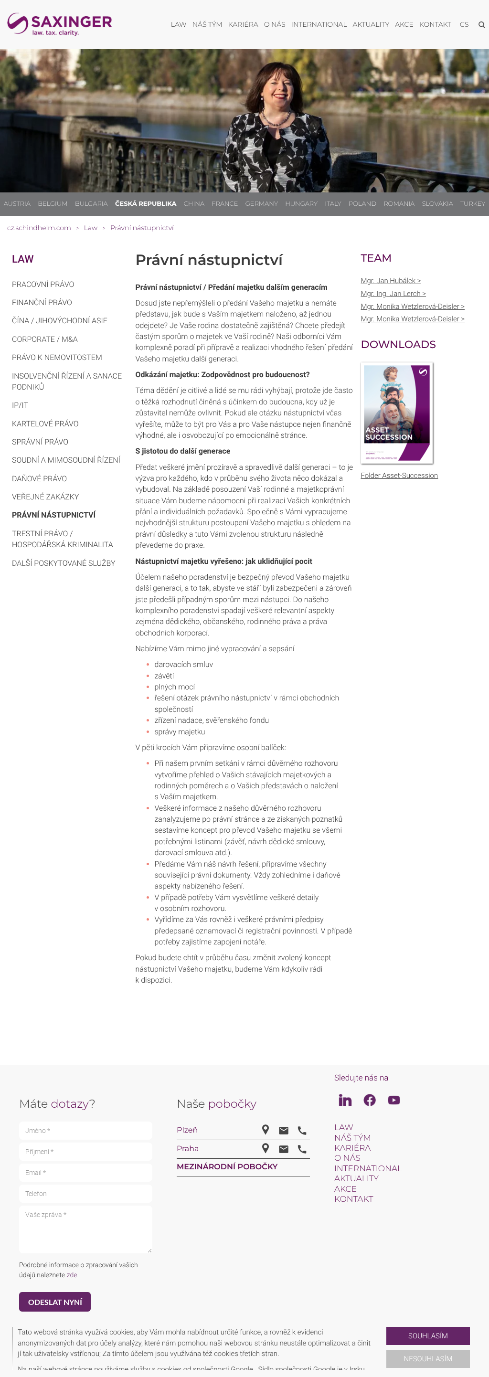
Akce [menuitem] (404, 24)
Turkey (472, 204)
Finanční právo (42, 302)
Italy (333, 204)
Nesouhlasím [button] (428, 1359)
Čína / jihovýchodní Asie (59, 320)
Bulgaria (91, 204)
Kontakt (353, 1199)
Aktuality (356, 1179)
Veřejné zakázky (45, 496)
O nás (347, 1158)
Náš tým (352, 1138)
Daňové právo (39, 478)
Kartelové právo (45, 423)
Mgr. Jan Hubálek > (391, 280)
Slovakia (437, 204)
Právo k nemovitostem (57, 357)
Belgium (52, 204)
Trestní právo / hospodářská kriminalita (62, 539)
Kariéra (352, 1148)
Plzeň (187, 1130)
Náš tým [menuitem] (207, 24)
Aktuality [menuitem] (371, 24)
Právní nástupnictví (54, 514)
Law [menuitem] (179, 24)
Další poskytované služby (63, 563)
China (194, 204)
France (225, 204)
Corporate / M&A (45, 339)
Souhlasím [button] (428, 1336)
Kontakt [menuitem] (435, 24)
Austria (17, 204)
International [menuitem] (319, 24)
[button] (382, 1348)
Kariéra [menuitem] (243, 24)
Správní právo (40, 441)
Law (23, 259)
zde (72, 1275)
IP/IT (20, 405)
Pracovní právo (43, 284)
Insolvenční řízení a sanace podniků (67, 381)
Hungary (301, 204)
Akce (345, 1189)
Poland (362, 204)
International (368, 1169)
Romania (399, 204)
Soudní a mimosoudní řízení (66, 460)
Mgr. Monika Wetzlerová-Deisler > (413, 306)
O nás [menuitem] (275, 24)
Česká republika (146, 204)
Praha (188, 1149)
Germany (261, 204)
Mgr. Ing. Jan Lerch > (393, 293)
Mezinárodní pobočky (227, 1167)
